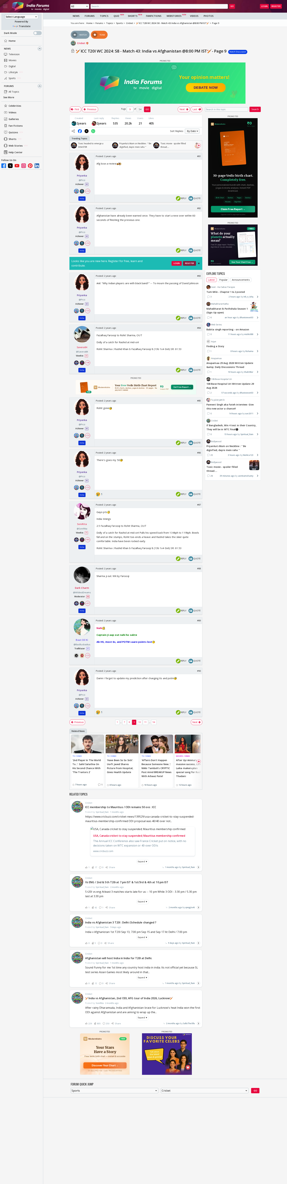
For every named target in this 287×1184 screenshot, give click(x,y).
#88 (199, 568)
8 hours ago (236, 351)
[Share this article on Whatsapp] (93, 131)
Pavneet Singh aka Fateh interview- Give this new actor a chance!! (230, 406)
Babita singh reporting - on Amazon (227, 329)
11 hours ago (234, 334)
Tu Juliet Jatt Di (218, 399)
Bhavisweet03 (246, 317)
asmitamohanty (245, 475)
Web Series (216, 324)
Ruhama (249, 351)
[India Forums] (30, 6)
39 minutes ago (227, 475)
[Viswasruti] (74, 123)
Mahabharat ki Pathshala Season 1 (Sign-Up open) (227, 310)
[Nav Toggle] (5, 6)
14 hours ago (235, 413)
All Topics (14, 91)
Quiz (116, 15)
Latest (211, 279)
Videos (12, 112)
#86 (199, 452)
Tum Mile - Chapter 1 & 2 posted (225, 291)
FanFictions (153, 15)
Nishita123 (248, 454)
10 (139, 722)
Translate (24, 26)
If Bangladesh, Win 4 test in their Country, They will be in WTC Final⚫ (231, 427)
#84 (199, 327)
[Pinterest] (30, 165)
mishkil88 (248, 334)
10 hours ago (234, 371)
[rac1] (94, 123)
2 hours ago (234, 296)
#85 (199, 400)
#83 (199, 275)
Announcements (241, 279)
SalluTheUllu (189, 1023)
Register (276, 6)
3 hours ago (233, 454)
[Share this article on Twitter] (86, 131)
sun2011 (249, 413)
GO (232, 6)
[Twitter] (10, 165)
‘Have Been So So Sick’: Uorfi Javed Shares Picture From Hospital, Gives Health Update (120, 766)
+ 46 (87, 363)
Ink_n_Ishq (248, 296)
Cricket (81, 43)
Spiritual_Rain (188, 867)
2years (81, 123)
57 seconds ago (229, 392)
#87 (199, 504)
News (7, 48)
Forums (9, 86)
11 (145, 722)
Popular (223, 279)
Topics (104, 15)
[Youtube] (17, 165)
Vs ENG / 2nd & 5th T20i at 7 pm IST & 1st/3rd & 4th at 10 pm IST (126, 882)
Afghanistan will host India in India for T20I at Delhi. (118, 958)
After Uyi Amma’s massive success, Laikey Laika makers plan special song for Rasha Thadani (190, 768)
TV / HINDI (77, 756)
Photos (208, 15)
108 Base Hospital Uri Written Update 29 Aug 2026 (230, 385)
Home (12, 40)
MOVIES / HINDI (183, 756)
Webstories (174, 15)
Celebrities (15, 105)
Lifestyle (13, 72)
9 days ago (173, 943)
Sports (12, 78)
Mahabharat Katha (220, 303)
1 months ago (172, 867)
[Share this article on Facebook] (80, 131)
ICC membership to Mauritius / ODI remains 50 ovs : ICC (120, 807)
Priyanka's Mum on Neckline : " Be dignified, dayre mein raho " (226, 447)
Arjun (213, 341)
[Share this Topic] (73, 131)
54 (154, 722)
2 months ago (175, 907)
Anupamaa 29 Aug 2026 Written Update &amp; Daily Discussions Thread (229, 365)
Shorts (12, 139)
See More (8, 97)
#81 (199, 156)
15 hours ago (230, 434)
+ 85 (87, 539)
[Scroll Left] (73, 145)
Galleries (14, 119)
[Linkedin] (37, 165)
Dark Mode (10, 33)
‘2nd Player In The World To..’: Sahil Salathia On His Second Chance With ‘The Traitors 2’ (86, 766)
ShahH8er (248, 371)
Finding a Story (215, 346)
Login (264, 6)
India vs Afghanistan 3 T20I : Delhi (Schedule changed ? (120, 922)
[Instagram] (23, 165)
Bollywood (216, 441)
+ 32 (87, 191)
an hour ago (231, 317)
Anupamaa (216, 358)
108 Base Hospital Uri (221, 379)
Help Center (15, 152)
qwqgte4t (190, 907)
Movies (13, 60)
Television (14, 54)
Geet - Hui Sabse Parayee (223, 287)
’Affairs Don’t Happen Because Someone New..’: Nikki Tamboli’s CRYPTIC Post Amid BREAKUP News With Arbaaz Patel (156, 768)
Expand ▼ (142, 861)
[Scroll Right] (199, 145)
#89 (199, 620)
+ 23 (87, 655)
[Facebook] (3, 165)
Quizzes (13, 132)
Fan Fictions (16, 125)
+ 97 (87, 603)
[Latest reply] (198, 867)
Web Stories (16, 145)
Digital (12, 66)
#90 (199, 670)
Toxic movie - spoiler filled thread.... (222, 468)
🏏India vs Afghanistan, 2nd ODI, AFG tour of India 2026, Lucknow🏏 (129, 998)
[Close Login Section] (198, 263)
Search (255, 109)
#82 (199, 208)
